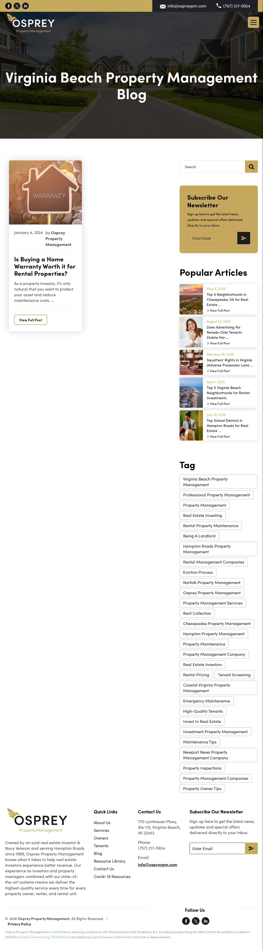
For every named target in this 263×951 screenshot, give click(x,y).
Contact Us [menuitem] (104, 868)
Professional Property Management (216, 494)
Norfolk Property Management (211, 582)
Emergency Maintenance (206, 700)
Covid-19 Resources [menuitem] (112, 876)
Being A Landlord (199, 535)
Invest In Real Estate (202, 721)
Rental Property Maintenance (210, 525)
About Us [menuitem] (102, 822)
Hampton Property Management (214, 633)
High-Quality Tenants (203, 711)
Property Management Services (212, 603)
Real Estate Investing (202, 515)
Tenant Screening (234, 674)
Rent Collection (197, 613)
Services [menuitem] (101, 830)
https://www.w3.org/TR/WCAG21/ (45, 937)
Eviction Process (198, 572)
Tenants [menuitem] (101, 845)
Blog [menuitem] (98, 853)
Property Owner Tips (202, 788)
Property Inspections (202, 768)
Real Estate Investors (202, 664)
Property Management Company (214, 654)
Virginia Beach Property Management (205, 481)
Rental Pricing (196, 674)
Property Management (204, 505)
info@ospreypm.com (186, 5)
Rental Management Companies (213, 562)
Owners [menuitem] (101, 838)
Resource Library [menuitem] (109, 861)
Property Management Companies (215, 778)
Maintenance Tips (200, 741)
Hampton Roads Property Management (207, 548)
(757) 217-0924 (236, 5)
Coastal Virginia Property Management (206, 687)
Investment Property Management (215, 731)
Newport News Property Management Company (205, 754)
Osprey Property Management (212, 592)
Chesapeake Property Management (217, 623)
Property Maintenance (204, 644)
